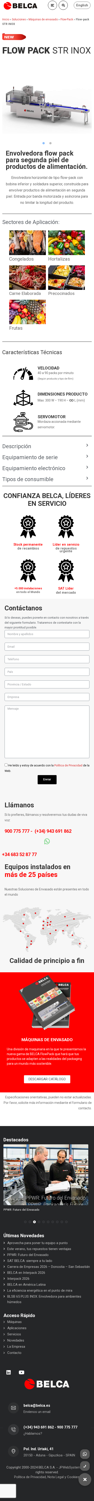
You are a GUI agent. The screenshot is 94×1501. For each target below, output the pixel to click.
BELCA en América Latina (26, 1285)
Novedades (15, 1340)
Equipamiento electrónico (33, 468)
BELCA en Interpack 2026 (26, 1273)
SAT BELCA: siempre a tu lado (29, 1261)
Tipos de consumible (27, 479)
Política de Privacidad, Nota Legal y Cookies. (47, 1477)
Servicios (14, 1334)
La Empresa (16, 1347)
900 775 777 (17, 831)
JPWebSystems (70, 1467)
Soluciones (19, 19)
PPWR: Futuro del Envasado (21, 1209)
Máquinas (14, 1322)
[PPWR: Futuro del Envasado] (45, 1174)
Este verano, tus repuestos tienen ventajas (39, 1249)
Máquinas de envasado (43, 19)
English (82, 5)
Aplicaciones (16, 1328)
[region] (47, 101)
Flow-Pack (66, 19)
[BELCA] (20, 6)
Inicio (5, 19)
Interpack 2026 (18, 1279)
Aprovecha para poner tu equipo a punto (37, 1243)
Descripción (16, 446)
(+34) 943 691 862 (53, 831)
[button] (43, 143)
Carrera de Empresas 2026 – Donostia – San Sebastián (48, 1267)
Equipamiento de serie (30, 457)
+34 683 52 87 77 (19, 854)
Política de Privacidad (68, 765)
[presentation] (5, 1222)
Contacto (14, 1353)
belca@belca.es (37, 1405)
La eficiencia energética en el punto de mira (39, 1290)
